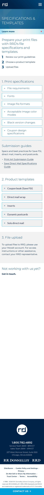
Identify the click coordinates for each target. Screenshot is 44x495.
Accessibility (32, 476)
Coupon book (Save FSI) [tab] (20, 188)
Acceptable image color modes (22, 113)
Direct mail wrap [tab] (16, 197)
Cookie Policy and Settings (27, 468)
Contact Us (20, 491)
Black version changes (21, 122)
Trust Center (12, 476)
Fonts (10, 96)
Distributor (8, 468)
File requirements (18, 88)
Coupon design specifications (16, 132)
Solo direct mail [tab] (15, 223)
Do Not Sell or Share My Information (21, 474)
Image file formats (18, 103)
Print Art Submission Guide (19, 159)
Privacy (21, 471)
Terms (22, 476)
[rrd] (5, 4)
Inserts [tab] (11, 205)
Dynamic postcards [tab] (17, 214)
